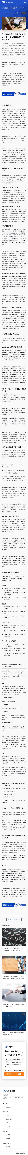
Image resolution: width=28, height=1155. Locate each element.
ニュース (8, 1127)
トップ (3, 7)
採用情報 (8, 1138)
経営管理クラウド (10, 1107)
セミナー (8, 1115)
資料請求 (8, 1147)
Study (7, 7)
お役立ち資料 (9, 1119)
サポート (8, 1123)
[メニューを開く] (24, 1)
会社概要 (8, 1135)
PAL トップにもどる (15, 919)
